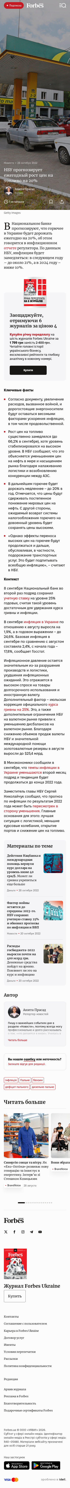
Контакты (11, 1316)
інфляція (11, 1080)
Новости (9, 162)
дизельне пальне (43, 1087)
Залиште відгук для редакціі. (27, 1064)
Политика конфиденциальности (28, 1366)
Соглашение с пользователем (25, 1323)
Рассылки (11, 1359)
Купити (28, 370)
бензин (38, 1080)
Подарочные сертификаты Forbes (28, 1410)
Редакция (11, 1379)
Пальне (25, 1080)
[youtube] (40, 1232)
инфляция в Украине (41, 622)
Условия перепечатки (20, 1352)
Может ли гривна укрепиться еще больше (24, 870)
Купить (15, 1296)
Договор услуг (14, 1338)
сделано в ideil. (53, 1479)
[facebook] (14, 1232)
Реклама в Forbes (16, 1396)
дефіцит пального (16, 1087)
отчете (10, 248)
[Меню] (62, 5)
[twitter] (6, 1232)
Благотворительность (20, 1403)
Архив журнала (15, 1389)
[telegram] (31, 1232)
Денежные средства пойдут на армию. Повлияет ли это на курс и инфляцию (22, 960)
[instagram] (23, 1232)
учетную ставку (17, 598)
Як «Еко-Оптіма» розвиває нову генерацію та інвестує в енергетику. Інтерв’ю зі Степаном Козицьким (26, 1171)
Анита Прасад (25, 189)
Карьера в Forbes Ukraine (21, 1331)
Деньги (11, 890)
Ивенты (10, 1345)
